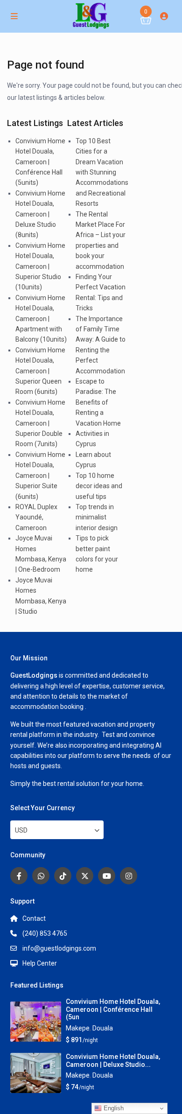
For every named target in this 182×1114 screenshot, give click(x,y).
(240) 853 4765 (44, 933)
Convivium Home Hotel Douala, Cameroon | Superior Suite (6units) (40, 475)
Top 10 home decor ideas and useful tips (99, 486)
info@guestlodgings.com (59, 948)
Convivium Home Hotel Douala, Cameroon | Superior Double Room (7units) (40, 423)
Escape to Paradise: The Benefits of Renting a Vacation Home (98, 402)
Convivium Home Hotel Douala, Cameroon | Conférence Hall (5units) (40, 162)
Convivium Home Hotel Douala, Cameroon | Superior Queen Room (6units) (40, 371)
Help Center (39, 963)
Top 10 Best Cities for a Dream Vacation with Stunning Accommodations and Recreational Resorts (102, 172)
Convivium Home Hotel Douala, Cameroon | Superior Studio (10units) (40, 266)
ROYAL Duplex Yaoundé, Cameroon (36, 517)
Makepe (78, 1028)
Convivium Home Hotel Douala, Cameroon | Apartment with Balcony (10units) (41, 318)
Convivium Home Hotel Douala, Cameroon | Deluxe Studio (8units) (40, 214)
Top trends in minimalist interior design (97, 517)
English (113, 1108)
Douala (102, 1028)
